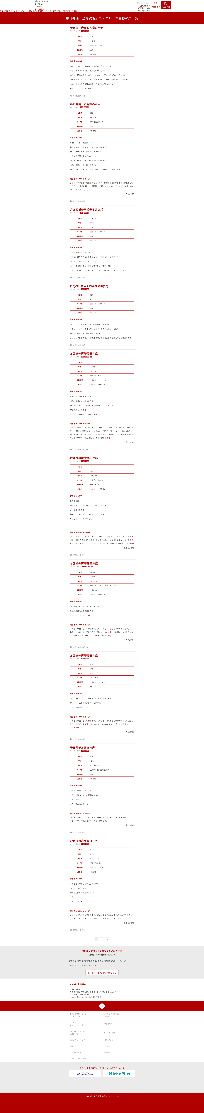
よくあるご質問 (109, 1032)
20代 (75, 449)
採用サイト (74, 1046)
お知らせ (107, 1046)
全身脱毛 (81, 95)
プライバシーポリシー (78, 1058)
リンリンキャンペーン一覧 (76, 1023)
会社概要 (107, 1052)
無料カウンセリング (77, 1040)
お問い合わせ (109, 1040)
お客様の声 (108, 1024)
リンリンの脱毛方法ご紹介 (111, 1015)
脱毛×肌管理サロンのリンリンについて (78, 1015)
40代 (75, 95)
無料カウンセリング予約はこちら (102, 972)
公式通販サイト (75, 1052)
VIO (87, 449)
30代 (75, 277)
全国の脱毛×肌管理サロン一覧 (77, 1032)
